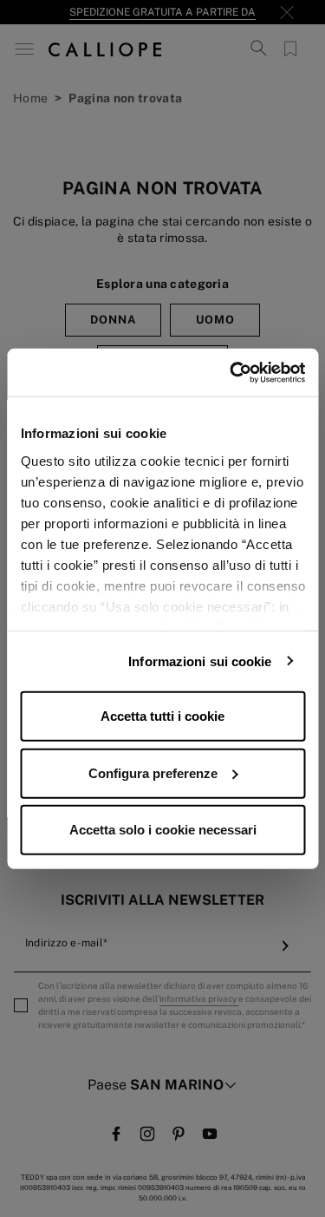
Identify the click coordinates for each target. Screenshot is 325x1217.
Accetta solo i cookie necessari (163, 829)
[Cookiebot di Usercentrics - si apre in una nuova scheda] (231, 372)
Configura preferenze (153, 772)
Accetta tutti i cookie (162, 716)
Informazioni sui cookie (199, 660)
